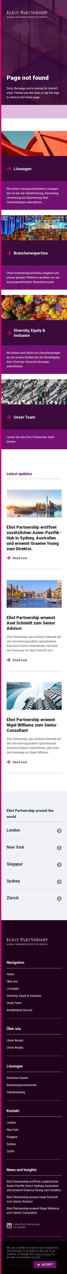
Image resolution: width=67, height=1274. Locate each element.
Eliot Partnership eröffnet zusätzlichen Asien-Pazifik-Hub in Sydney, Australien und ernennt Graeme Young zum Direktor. (34, 538)
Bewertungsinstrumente (21, 1085)
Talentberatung (16, 1092)
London (11, 1122)
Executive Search (17, 1078)
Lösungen (13, 988)
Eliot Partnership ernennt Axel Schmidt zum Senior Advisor (31, 623)
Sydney (11, 1144)
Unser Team (14, 1003)
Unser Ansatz (15, 1040)
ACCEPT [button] (47, 1264)
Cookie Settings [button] (42, 1254)
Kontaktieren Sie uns (19, 1010)
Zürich (10, 1151)
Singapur (12, 1137)
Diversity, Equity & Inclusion (24, 995)
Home (10, 974)
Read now (20, 558)
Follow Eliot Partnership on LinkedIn (26, 1226)
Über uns (12, 981)
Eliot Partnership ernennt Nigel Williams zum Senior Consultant (32, 725)
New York (12, 1129)
